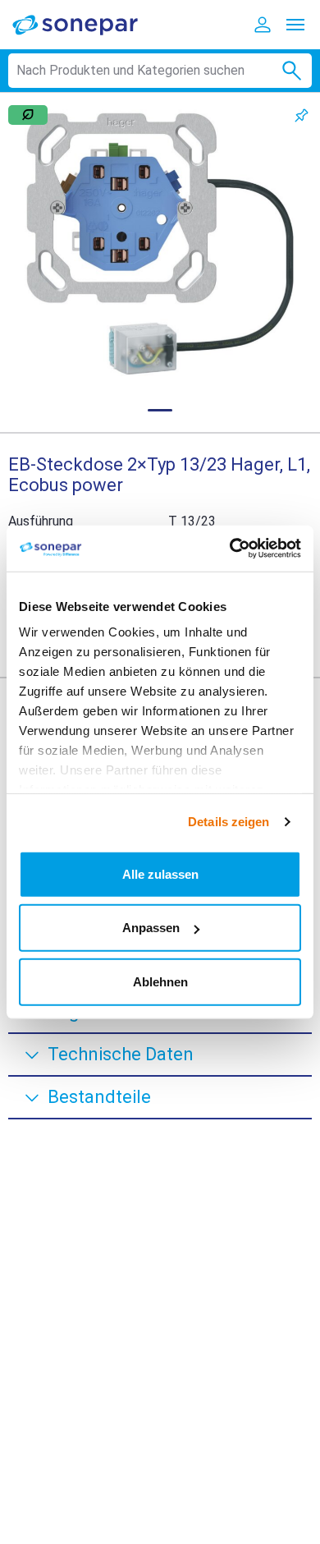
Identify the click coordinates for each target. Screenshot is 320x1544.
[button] (160, 244)
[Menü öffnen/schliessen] (295, 24)
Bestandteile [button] (99, 1097)
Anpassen (151, 928)
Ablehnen (160, 981)
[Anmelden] (262, 24)
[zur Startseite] (86, 24)
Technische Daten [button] (121, 1054)
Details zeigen (228, 822)
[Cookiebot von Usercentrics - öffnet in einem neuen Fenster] (230, 548)
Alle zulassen (160, 873)
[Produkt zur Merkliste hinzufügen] (301, 115)
